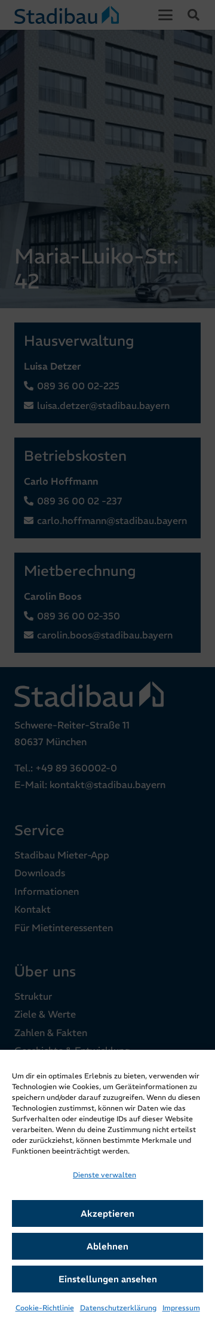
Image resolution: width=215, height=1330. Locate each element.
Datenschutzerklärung (118, 1307)
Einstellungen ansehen (108, 1279)
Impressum (181, 1307)
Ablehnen (107, 1246)
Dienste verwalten (104, 1174)
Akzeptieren (107, 1213)
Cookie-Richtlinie (45, 1307)
